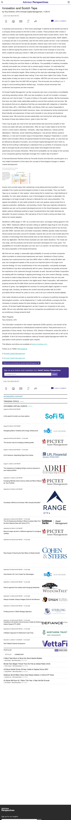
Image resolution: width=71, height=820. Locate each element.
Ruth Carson (8, 666)
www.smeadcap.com (39, 344)
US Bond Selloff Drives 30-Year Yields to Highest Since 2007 (26, 669)
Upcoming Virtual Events (15, 406)
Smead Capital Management (31, 11)
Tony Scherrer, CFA (11, 11)
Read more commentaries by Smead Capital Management (20, 363)
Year (65, 650)
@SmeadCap (22, 348)
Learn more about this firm (11, 16)
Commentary (19, 654)
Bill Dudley (8, 660)
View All (22, 401)
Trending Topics (11, 401)
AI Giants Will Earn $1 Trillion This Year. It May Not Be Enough (27, 680)
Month (61, 650)
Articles (8, 654)
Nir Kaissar (8, 682)
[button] (6, 21)
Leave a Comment (60, 21)
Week (56, 650)
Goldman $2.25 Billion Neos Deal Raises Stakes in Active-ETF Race (29, 675)
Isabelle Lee (8, 677)
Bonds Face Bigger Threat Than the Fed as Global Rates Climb (27, 663)
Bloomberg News (16, 660)
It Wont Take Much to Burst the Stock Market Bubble (23, 658)
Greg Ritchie (8, 671)
